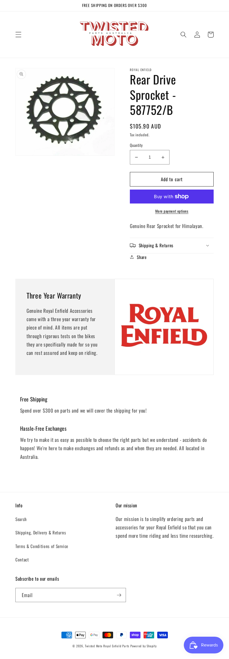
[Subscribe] (119, 595)
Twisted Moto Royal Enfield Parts (107, 646)
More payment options (172, 211)
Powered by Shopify (143, 646)
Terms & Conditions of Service (41, 546)
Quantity (136, 145)
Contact (22, 559)
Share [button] (141, 257)
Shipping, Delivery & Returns (40, 532)
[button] (18, 34)
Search (21, 519)
